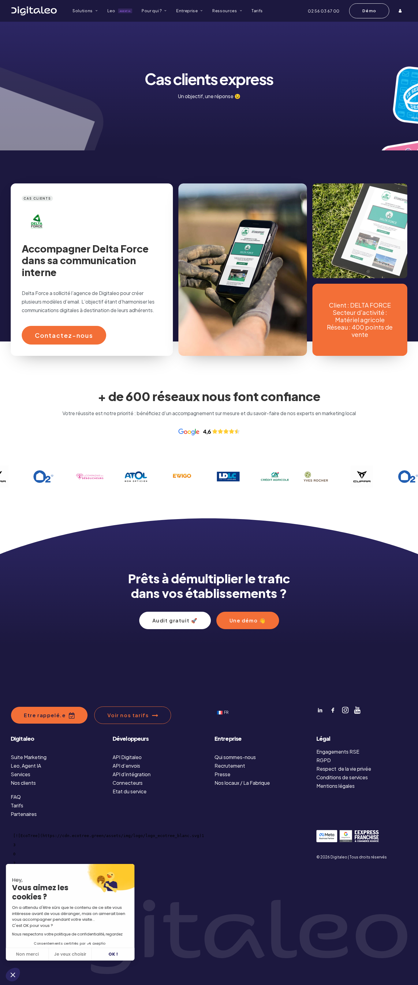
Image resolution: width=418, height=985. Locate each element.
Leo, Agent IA (26, 765)
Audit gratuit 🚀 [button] (175, 620)
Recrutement (230, 765)
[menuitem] (85, 11)
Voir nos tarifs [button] (128, 715)
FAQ (16, 797)
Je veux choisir (70, 954)
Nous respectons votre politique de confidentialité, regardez (67, 934)
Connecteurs (128, 783)
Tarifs (257, 10)
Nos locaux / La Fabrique (242, 783)
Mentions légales (335, 786)
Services (20, 774)
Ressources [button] (224, 10)
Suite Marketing (29, 757)
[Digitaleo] (34, 11)
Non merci (27, 954)
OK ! (113, 954)
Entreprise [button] (187, 10)
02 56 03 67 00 (324, 11)
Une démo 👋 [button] (248, 620)
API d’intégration (132, 774)
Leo (119, 10)
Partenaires (24, 814)
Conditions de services (342, 777)
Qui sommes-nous (235, 757)
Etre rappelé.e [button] (44, 715)
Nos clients (23, 783)
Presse (222, 774)
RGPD (323, 760)
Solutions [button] (83, 10)
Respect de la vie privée (343, 768)
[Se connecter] (400, 11)
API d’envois (126, 765)
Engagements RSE (337, 751)
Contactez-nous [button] (64, 335)
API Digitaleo (127, 757)
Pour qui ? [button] (152, 10)
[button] (13, 974)
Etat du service (130, 791)
